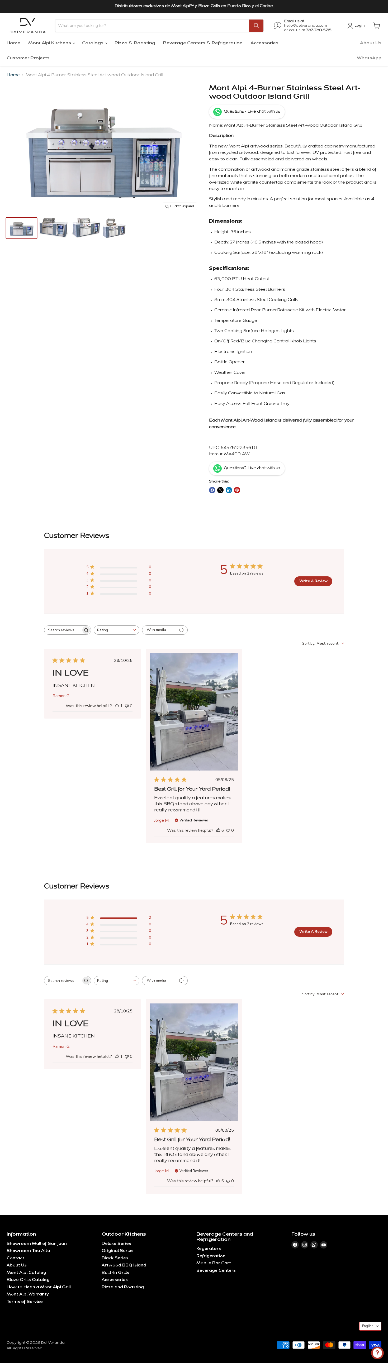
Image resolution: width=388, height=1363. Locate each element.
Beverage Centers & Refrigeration (203, 43)
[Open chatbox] (377, 1353)
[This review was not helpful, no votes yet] (127, 706)
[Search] (256, 26)
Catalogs (93, 43)
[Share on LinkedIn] (229, 490)
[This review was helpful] (218, 830)
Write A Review (313, 581)
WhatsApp (369, 58)
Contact (15, 1258)
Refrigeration (210, 1256)
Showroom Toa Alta (28, 1251)
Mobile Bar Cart (213, 1263)
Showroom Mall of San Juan (37, 1244)
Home (13, 43)
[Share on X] (220, 490)
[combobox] (116, 630)
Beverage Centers (216, 1271)
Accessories (264, 43)
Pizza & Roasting (135, 43)
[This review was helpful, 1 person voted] (117, 706)
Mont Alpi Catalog (26, 1273)
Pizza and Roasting (123, 1287)
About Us (370, 43)
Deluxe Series (116, 1244)
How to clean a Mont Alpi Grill (39, 1287)
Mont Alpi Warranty (28, 1295)
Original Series (118, 1251)
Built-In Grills (115, 1273)
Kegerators (208, 1249)
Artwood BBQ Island (124, 1266)
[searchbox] (62, 630)
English (367, 1326)
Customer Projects (28, 58)
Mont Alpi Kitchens (50, 43)
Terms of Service (25, 1302)
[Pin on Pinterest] (237, 490)
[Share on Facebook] (212, 490)
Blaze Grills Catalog (28, 1280)
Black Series (115, 1258)
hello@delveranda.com (305, 25)
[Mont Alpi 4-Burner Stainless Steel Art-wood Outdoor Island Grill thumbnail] (21, 228)
